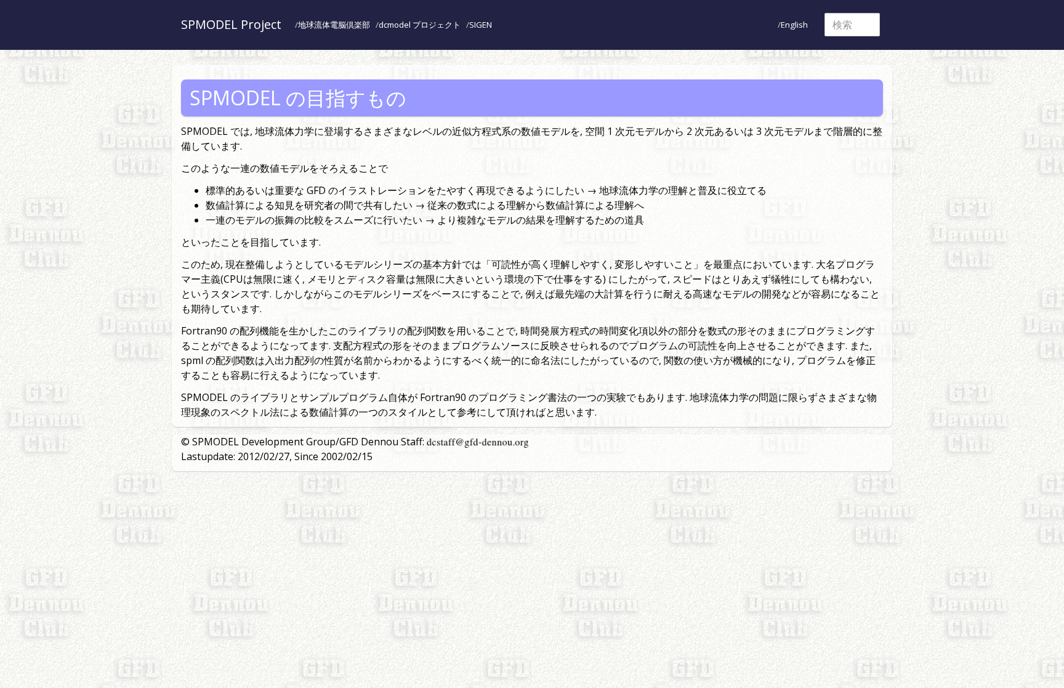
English (794, 24)
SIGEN (480, 24)
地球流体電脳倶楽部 (334, 24)
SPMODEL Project (231, 24)
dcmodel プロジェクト (420, 24)
